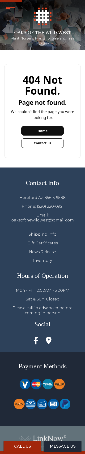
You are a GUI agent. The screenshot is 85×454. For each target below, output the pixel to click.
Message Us (63, 446)
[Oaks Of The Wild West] (42, 16)
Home (42, 130)
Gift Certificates (42, 243)
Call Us (22, 446)
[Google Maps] (48, 342)
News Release (42, 252)
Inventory (42, 260)
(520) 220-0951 (50, 206)
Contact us (42, 143)
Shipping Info (42, 234)
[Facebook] (36, 342)
